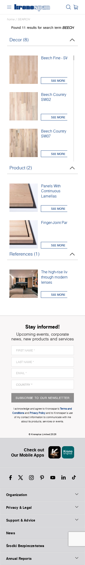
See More (58, 81)
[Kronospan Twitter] (20, 477)
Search (24, 19)
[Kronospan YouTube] (52, 477)
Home (11, 19)
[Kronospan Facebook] (10, 477)
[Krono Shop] (75, 7)
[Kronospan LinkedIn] (63, 477)
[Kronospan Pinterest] (42, 477)
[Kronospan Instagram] (31, 477)
